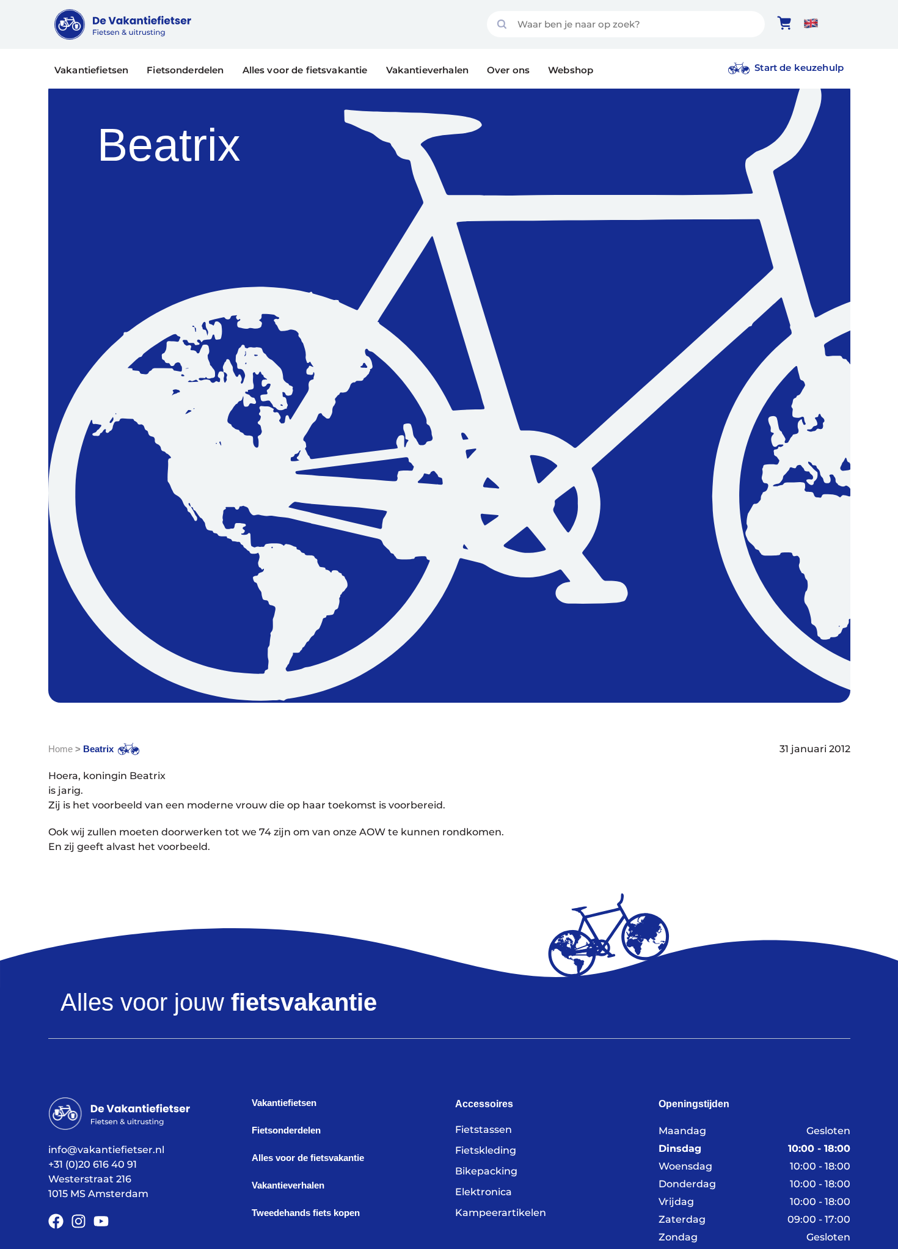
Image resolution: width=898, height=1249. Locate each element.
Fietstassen (483, 1129)
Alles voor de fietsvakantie (305, 70)
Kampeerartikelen (500, 1212)
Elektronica (483, 1192)
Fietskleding (485, 1150)
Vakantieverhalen (427, 70)
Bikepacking (486, 1171)
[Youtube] (101, 1221)
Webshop (570, 70)
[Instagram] (78, 1221)
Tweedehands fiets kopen (306, 1212)
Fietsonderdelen (185, 70)
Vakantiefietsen (91, 70)
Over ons (508, 70)
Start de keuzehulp (799, 67)
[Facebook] (56, 1221)
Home (60, 749)
